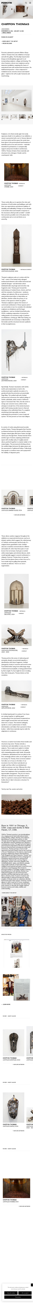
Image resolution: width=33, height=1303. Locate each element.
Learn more (6, 1004)
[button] (16, 172)
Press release (7, 43)
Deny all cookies (11, 1293)
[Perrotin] (6, 3)
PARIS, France (7, 32)
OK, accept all (25, 1293)
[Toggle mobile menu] (30, 2)
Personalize (18, 1297)
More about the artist (10, 41)
